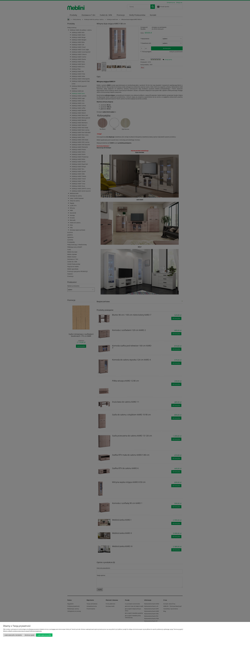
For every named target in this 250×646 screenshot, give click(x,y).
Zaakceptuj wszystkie (44, 635)
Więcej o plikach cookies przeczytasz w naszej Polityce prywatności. (22, 631)
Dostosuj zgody (29, 635)
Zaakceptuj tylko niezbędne (13, 635)
